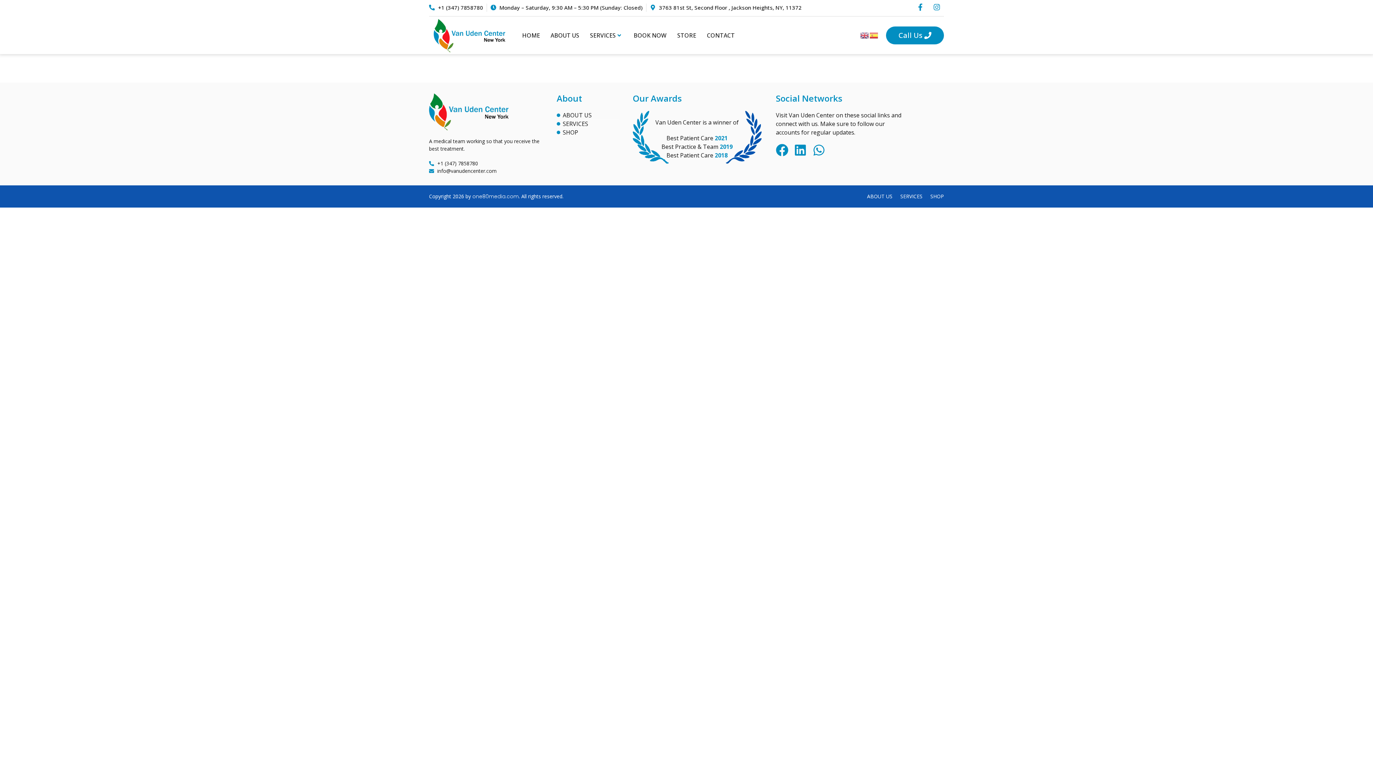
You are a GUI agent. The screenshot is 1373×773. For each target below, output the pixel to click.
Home (531, 35)
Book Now (650, 35)
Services (603, 35)
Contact (721, 35)
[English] (865, 35)
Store (686, 35)
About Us (565, 35)
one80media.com (495, 196)
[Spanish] (874, 35)
